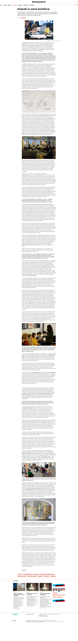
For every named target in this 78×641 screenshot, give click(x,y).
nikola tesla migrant (32, 576)
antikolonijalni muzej (28, 574)
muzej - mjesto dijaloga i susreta (47, 574)
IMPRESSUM (15, 614)
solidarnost (52, 576)
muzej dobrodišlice (22, 576)
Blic (1, 5)
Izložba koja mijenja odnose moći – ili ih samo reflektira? (19, 594)
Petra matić (40, 576)
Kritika (10, 5)
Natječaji (26, 5)
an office (20, 574)
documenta (36, 574)
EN (74, 5)
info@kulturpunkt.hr (30, 614)
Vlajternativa (44, 456)
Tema (5, 5)
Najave (20, 5)
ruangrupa (46, 576)
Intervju (15, 5)
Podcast (32, 5)
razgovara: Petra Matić (30, 606)
